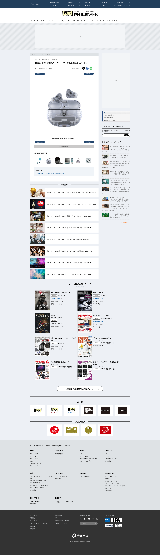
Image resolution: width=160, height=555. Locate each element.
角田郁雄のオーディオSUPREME (39, 485)
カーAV (86, 20)
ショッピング (106, 20)
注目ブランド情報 (85, 476)
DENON (87, 2)
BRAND (83, 473)
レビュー (38, 54)
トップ (33, 20)
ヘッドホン (52, 20)
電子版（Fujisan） (56, 304)
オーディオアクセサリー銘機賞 (88, 458)
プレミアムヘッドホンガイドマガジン (115, 486)
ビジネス (98, 20)
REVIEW (108, 450)
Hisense (87, 5)
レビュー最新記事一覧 (109, 115)
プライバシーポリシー (61, 518)
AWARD (83, 450)
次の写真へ (88, 73)
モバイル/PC (71, 20)
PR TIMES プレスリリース (62, 523)
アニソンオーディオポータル (38, 487)
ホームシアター (61, 20)
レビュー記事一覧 (46, 54)
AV (38, 20)
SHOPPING (34, 498)
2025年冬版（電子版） (65, 367)
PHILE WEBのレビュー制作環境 (39, 523)
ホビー (92, 20)
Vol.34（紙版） (97, 346)
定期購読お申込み (55, 298)
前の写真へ (40, 73)
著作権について (59, 515)
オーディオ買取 (121, 5)
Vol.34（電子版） (106, 343)
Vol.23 (60, 343)
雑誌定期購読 (108, 488)
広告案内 (32, 518)
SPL (104, 5)
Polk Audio (71, 5)
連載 (31, 473)
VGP (81, 454)
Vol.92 (103, 295)
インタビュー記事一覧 (61, 476)
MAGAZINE (80, 284)
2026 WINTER (105, 318)
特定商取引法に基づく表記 (62, 520)
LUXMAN (104, 2)
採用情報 (32, 529)
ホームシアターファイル (111, 481)
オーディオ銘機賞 (85, 456)
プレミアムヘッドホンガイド (113, 483)
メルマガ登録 (108, 490)
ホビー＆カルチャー (35, 463)
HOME (33, 54)
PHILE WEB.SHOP (35, 501)
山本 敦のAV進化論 (35, 483)
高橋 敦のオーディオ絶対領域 (38, 480)
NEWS (32, 450)
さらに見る (108, 461)
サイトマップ (33, 520)
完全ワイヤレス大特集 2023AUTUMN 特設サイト (51, 173)
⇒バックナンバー (125, 222)
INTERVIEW (59, 473)
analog (107, 478)
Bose (54, 5)
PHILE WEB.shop (55, 323)
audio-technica (54, 2)
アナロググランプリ (85, 461)
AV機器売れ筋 (59, 454)
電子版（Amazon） (56, 301)
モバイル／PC (34, 458)
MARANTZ (71, 2)
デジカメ (79, 20)
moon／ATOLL (121, 2)
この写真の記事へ (64, 146)
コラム (107, 456)
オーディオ (44, 20)
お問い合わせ (33, 515)
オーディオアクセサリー (111, 476)
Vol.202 (60, 295)
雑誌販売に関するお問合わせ (80, 388)
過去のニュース (34, 466)
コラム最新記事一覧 (108, 117)
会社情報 (32, 526)
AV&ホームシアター (35, 454)
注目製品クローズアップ (109, 120)
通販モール (33, 503)
